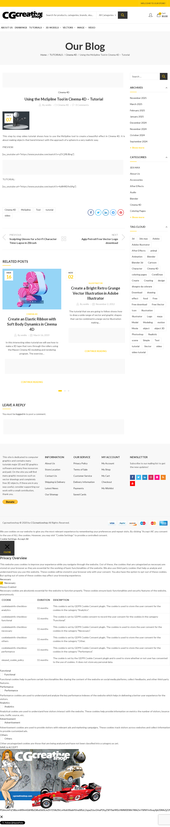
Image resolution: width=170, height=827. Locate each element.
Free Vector (158, 304)
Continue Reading (32, 382)
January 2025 (137, 116)
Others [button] (4, 734)
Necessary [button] (5, 579)
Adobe (156, 238)
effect (135, 298)
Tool (38, 209)
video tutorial (139, 352)
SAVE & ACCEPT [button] (9, 747)
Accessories (136, 179)
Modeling (148, 322)
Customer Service (82, 475)
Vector (147, 346)
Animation (137, 256)
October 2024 (137, 135)
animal (153, 250)
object (146, 328)
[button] (60, 390)
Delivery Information (84, 482)
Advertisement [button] (8, 718)
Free (155, 298)
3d (133, 238)
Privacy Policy (80, 463)
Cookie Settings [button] (8, 538)
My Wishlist (108, 488)
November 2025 (138, 98)
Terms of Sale (80, 469)
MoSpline (26, 209)
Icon (134, 310)
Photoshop (137, 334)
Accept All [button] (23, 538)
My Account (108, 463)
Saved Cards (79, 494)
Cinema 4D (71, 54)
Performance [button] (6, 686)
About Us (135, 173)
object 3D (159, 328)
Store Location (52, 469)
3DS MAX (135, 167)
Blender (134, 198)
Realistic (152, 334)
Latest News (51, 488)
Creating (148, 280)
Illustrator (96, 283)
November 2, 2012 (105, 304)
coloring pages (139, 274)
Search (123, 15)
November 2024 (138, 129)
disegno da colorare (142, 286)
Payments (78, 488)
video (7, 215)
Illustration (147, 310)
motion (161, 322)
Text (157, 340)
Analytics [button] (5, 702)
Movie (135, 328)
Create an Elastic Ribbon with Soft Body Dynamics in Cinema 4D (32, 324)
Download (137, 292)
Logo (149, 316)
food (145, 298)
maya (159, 316)
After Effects (137, 186)
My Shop (106, 469)
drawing (151, 292)
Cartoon (152, 262)
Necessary (9, 583)
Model (135, 322)
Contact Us (51, 475)
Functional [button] (5, 670)
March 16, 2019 (41, 335)
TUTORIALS (56, 54)
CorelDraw (157, 274)
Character (137, 268)
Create (135, 280)
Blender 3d (137, 262)
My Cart (106, 475)
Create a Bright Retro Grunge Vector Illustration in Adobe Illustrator (95, 293)
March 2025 (136, 104)
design (161, 280)
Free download (139, 304)
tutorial (49, 209)
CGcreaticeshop (39, 522)
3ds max (143, 238)
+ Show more (137, 147)
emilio (48, 104)
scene (135, 340)
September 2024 (138, 141)
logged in (20, 414)
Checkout (107, 482)
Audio (133, 192)
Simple (146, 340)
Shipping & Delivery (55, 482)
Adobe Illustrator (141, 244)
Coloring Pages (138, 210)
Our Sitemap (51, 494)
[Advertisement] (63, 80)
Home (44, 54)
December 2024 (138, 122)
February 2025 (137, 110)
